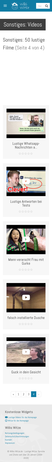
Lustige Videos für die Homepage (22, 417)
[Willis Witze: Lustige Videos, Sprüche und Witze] (19, 6)
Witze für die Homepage (18, 420)
